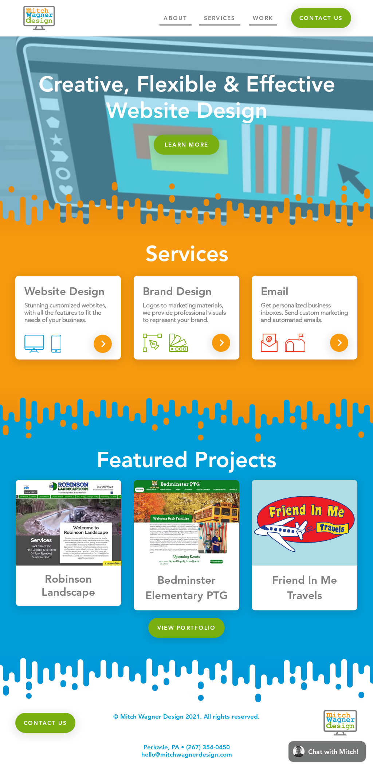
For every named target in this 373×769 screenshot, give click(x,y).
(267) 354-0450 (208, 747)
